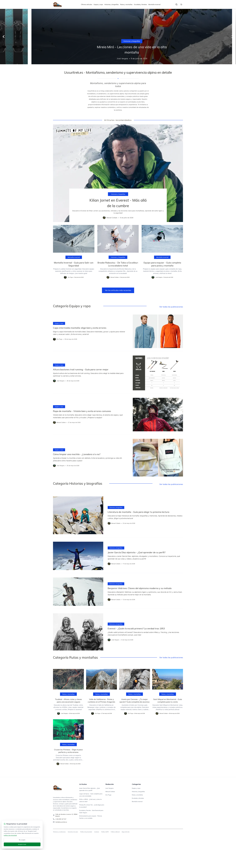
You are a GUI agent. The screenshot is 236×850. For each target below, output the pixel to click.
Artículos (83, 784)
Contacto (96, 832)
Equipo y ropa (98, 4)
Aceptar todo (22, 844)
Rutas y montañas (126, 4)
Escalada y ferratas (140, 4)
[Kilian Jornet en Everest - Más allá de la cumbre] (118, 173)
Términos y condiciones (59, 832)
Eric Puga (108, 795)
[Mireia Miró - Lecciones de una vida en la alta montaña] (118, 36)
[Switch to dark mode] (181, 4)
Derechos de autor (73, 832)
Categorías (136, 784)
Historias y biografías (111, 4)
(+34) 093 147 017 (60, 819)
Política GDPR (105, 832)
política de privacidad (10, 835)
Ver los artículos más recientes (118, 290)
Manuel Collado (110, 791)
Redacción (110, 784)
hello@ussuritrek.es (61, 822)
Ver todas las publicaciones (171, 307)
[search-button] (176, 4)
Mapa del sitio (126, 832)
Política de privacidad (86, 832)
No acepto (22, 840)
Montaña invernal (154, 4)
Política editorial (115, 832)
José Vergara (109, 788)
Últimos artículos (86, 4)
